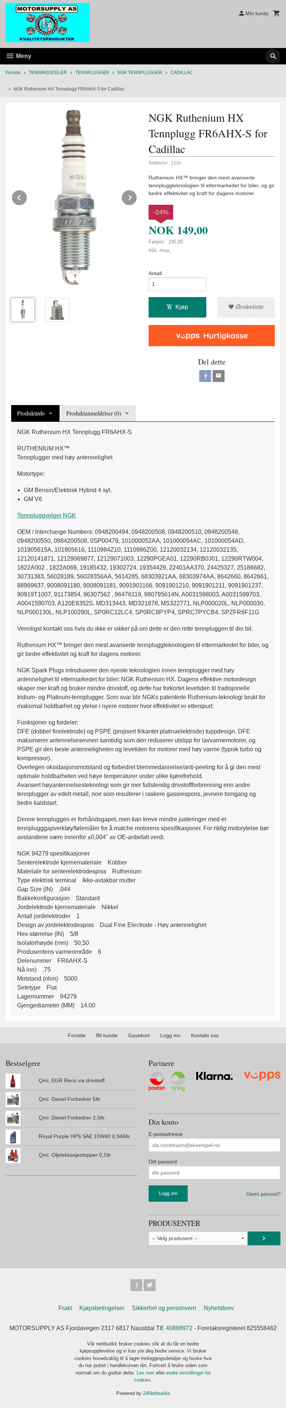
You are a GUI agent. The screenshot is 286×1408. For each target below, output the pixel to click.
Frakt (65, 1308)
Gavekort (139, 1035)
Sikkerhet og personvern (164, 1308)
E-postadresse (166, 1134)
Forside (13, 72)
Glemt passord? (263, 1194)
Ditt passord (163, 1162)
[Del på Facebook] (205, 376)
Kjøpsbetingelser (101, 1308)
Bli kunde (107, 1035)
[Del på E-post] (219, 376)
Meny (23, 56)
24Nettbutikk (156, 1393)
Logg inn (170, 1035)
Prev (27, 196)
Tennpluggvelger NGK (46, 515)
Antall (155, 273)
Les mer (146, 1373)
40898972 (179, 1328)
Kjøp (181, 307)
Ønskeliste (249, 307)
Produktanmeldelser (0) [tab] (93, 413)
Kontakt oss (205, 1035)
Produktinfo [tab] (31, 413)
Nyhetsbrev (219, 1308)
